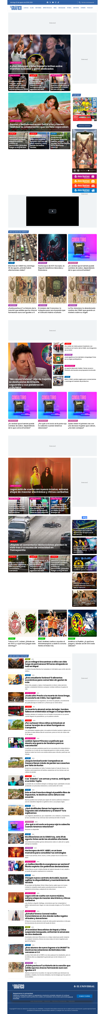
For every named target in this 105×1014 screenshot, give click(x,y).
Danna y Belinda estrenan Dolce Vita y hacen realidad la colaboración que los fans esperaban (39, 126)
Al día (54, 133)
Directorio (47, 1001)
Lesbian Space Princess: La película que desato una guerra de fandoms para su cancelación (39, 508)
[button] (74, 170)
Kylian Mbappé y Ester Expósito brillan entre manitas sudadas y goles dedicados (36, 67)
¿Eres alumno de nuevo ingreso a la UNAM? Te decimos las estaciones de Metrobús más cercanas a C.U (47, 950)
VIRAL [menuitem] (55, 8)
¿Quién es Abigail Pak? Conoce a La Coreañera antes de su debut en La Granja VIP (60, 508)
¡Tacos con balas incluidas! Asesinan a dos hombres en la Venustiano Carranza (18, 566)
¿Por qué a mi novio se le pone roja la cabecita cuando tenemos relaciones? (47, 825)
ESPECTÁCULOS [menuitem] (47, 8)
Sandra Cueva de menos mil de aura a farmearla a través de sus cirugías (60, 86)
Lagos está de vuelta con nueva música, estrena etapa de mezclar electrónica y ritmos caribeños (39, 491)
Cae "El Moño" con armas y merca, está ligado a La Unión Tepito (47, 779)
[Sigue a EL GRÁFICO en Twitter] (51, 1006)
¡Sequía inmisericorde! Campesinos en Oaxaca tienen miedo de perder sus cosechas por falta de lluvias (47, 763)
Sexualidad (29, 821)
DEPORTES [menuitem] (76, 8)
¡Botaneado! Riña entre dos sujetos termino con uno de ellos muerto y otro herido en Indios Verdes (38, 142)
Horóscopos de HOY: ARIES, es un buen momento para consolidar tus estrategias (45, 851)
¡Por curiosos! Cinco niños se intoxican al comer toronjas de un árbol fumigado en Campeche (45, 725)
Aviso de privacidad (36, 1001)
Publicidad (71, 1001)
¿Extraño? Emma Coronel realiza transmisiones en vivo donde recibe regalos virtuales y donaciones (17, 507)
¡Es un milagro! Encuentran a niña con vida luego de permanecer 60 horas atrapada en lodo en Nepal (46, 664)
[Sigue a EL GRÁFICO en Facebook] (50, 1006)
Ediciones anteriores (84, 126)
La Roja (33, 75)
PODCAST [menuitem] (90, 8)
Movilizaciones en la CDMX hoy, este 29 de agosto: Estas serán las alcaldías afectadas (46, 837)
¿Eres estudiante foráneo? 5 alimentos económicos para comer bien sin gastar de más (46, 680)
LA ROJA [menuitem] (26, 8)
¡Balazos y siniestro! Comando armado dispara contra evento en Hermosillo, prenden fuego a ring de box (18, 142)
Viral (27, 659)
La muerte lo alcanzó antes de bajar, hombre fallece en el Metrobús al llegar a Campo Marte (47, 710)
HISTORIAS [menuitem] (38, 8)
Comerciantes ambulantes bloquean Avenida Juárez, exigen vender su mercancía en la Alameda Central (60, 141)
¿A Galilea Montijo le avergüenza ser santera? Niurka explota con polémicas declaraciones (47, 865)
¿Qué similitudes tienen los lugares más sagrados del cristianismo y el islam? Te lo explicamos (45, 810)
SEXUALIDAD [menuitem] (61, 8)
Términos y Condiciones (59, 1001)
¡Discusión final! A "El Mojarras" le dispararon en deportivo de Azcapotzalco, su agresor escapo (39, 84)
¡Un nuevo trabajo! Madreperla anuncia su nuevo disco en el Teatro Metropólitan (84, 549)
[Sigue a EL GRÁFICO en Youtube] (54, 1006)
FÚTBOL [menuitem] (69, 8)
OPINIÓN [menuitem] (83, 8)
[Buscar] (80, 2)
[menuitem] (47, 2)
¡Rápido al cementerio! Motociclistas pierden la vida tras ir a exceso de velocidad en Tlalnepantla (38, 547)
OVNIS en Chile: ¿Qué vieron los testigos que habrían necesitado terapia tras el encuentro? (83, 531)
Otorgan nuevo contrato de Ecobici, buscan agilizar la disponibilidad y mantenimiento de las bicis (47, 880)
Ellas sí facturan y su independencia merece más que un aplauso (84, 585)
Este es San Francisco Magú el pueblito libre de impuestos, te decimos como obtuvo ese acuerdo (47, 794)
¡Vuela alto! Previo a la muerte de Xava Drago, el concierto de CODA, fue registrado (47, 696)
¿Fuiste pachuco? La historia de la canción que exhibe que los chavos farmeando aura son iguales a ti (47, 967)
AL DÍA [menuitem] (32, 8)
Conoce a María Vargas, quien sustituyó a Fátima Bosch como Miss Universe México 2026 (18, 85)
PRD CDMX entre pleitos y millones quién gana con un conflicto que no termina (84, 568)
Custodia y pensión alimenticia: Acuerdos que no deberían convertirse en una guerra (84, 602)
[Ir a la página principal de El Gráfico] (16, 8)
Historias (29, 848)
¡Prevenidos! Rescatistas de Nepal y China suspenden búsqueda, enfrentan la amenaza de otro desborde (47, 932)
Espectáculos (15, 62)
